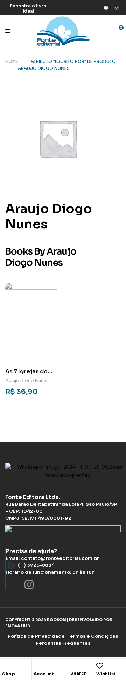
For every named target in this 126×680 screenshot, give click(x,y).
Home (11, 61)
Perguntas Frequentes (63, 643)
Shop (8, 674)
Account (44, 674)
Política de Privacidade (36, 636)
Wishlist (106, 674)
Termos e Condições (93, 636)
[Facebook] (106, 7)
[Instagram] (116, 7)
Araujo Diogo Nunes (27, 380)
